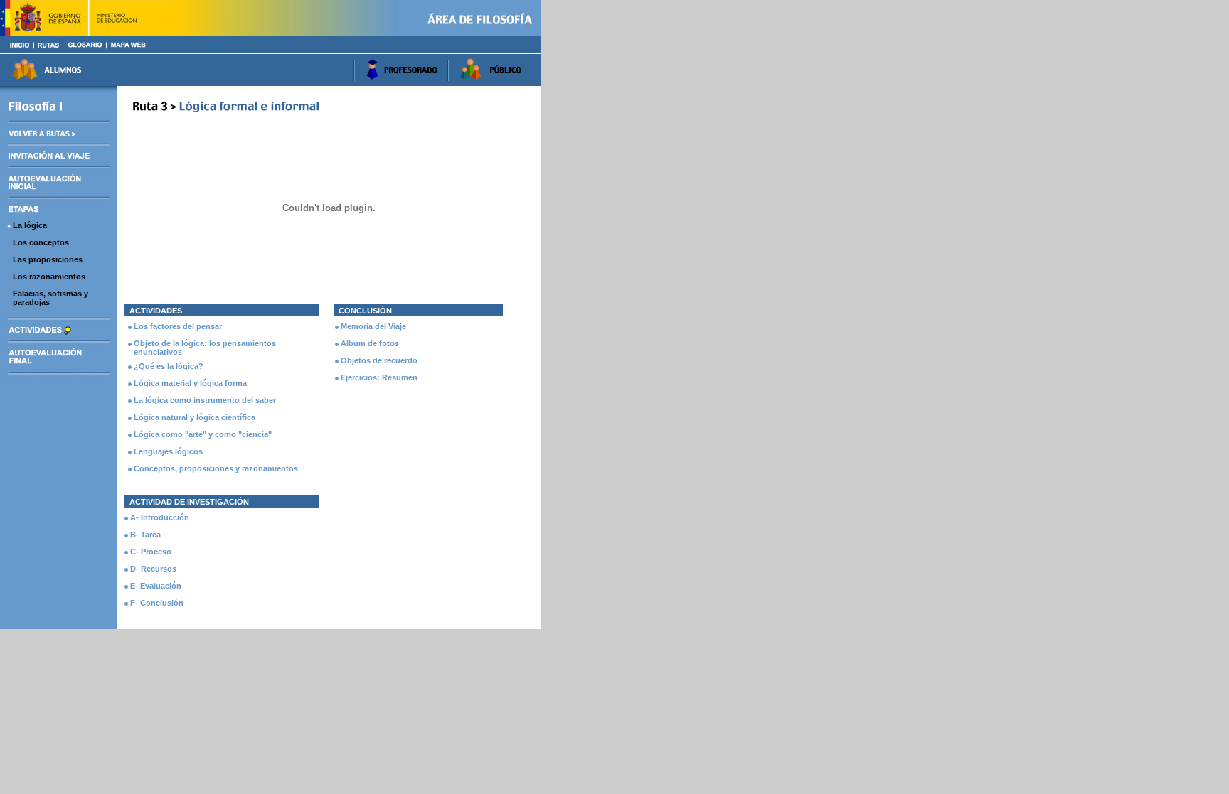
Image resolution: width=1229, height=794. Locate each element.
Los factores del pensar (178, 326)
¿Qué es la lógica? (168, 366)
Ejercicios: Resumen (379, 377)
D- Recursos (153, 568)
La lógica (30, 225)
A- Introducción (159, 517)
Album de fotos (370, 343)
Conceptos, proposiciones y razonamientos (216, 468)
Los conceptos (41, 242)
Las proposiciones (48, 259)
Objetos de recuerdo (379, 360)
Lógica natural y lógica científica (194, 417)
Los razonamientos (49, 276)
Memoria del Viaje (373, 326)
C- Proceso (150, 551)
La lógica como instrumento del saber (205, 400)
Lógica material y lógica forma (190, 383)
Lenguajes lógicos (168, 451)
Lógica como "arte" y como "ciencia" (203, 434)
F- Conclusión (156, 603)
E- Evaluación (155, 585)
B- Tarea (145, 534)
